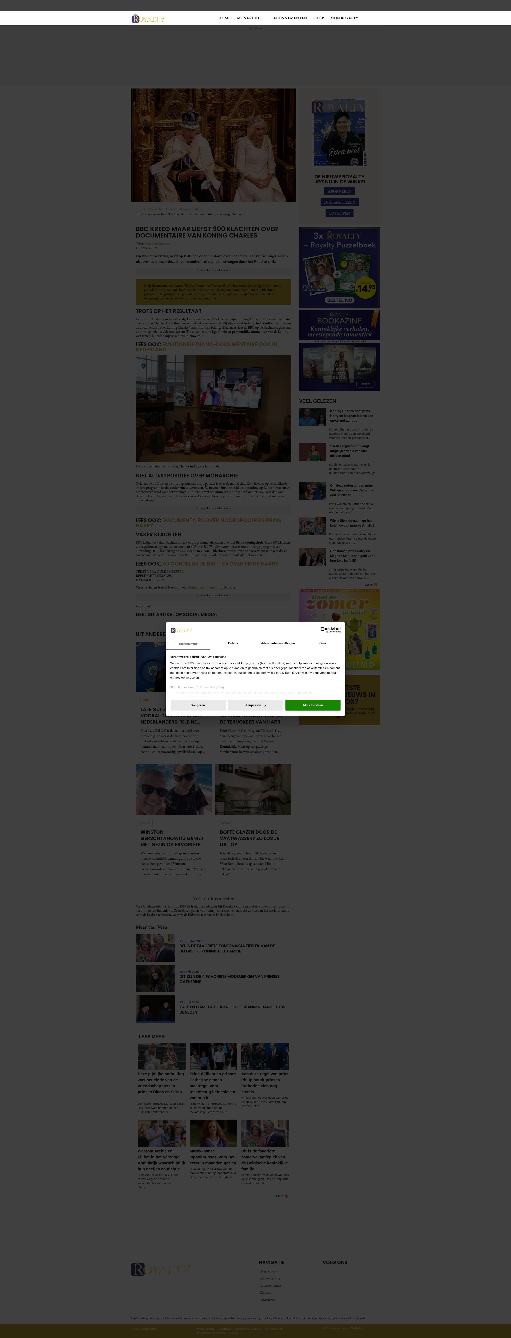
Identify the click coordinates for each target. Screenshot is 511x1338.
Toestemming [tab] (188, 643)
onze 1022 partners (194, 663)
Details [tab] (233, 643)
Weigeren (198, 705)
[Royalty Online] (171, 18)
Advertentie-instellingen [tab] (278, 643)
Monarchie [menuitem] (249, 18)
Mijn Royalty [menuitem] (344, 18)
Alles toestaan (313, 705)
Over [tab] (322, 643)
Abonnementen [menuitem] (290, 18)
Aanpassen (253, 705)
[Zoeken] (377, 18)
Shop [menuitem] (318, 18)
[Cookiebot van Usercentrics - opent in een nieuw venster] (323, 630)
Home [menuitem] (224, 18)
